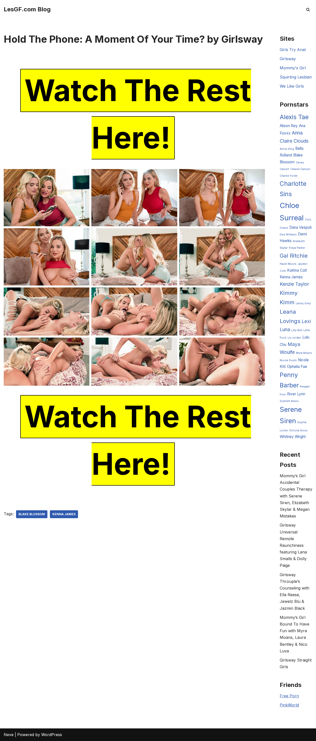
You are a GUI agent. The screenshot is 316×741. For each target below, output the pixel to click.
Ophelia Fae (297, 366)
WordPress (51, 734)
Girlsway (288, 58)
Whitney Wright (293, 436)
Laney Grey (303, 303)
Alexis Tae (294, 117)
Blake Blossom (32, 514)
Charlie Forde (288, 175)
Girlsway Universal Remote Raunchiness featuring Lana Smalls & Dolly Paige (293, 545)
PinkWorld (289, 705)
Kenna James (64, 514)
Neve (9, 734)
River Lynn (296, 394)
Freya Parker (297, 247)
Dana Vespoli (300, 227)
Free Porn (289, 695)
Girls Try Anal (293, 49)
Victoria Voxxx (298, 430)
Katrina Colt (297, 270)
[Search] (308, 9)
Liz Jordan (294, 337)
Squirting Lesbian (296, 77)
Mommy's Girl (293, 67)
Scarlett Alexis (289, 401)
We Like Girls (292, 86)
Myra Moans (304, 353)
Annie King (287, 149)
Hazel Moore (288, 264)
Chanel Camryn (300, 169)
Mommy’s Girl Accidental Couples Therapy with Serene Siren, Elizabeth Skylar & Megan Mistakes (296, 495)
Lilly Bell (296, 330)
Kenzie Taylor (294, 284)
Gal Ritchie (294, 255)
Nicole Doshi (288, 360)
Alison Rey (289, 125)
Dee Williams (288, 234)
